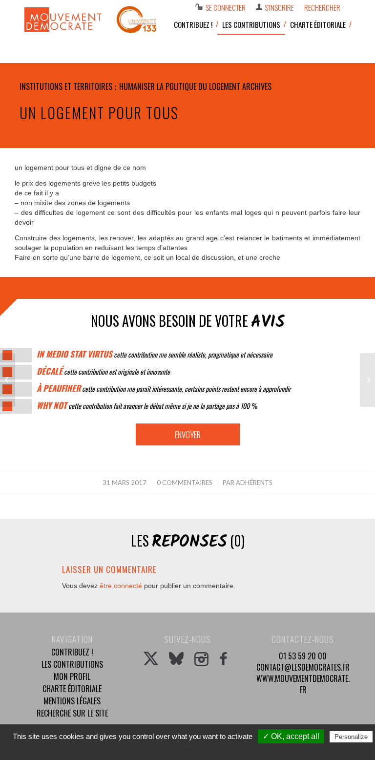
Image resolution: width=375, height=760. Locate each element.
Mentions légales (72, 701)
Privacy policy (192, 750)
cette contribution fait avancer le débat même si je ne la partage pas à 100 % (147, 406)
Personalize (351, 736)
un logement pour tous (99, 113)
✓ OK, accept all (291, 736)
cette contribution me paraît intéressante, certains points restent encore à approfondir (164, 388)
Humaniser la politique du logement (179, 86)
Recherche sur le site (72, 713)
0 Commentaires (184, 482)
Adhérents (254, 482)
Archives (256, 86)
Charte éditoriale (72, 689)
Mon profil (72, 676)
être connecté (121, 586)
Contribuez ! (72, 652)
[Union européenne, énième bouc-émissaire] (7, 380)
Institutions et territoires (66, 86)
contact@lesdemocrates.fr (303, 667)
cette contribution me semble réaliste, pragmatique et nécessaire (154, 354)
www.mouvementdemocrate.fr (303, 684)
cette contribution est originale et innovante (103, 371)
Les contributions (72, 664)
